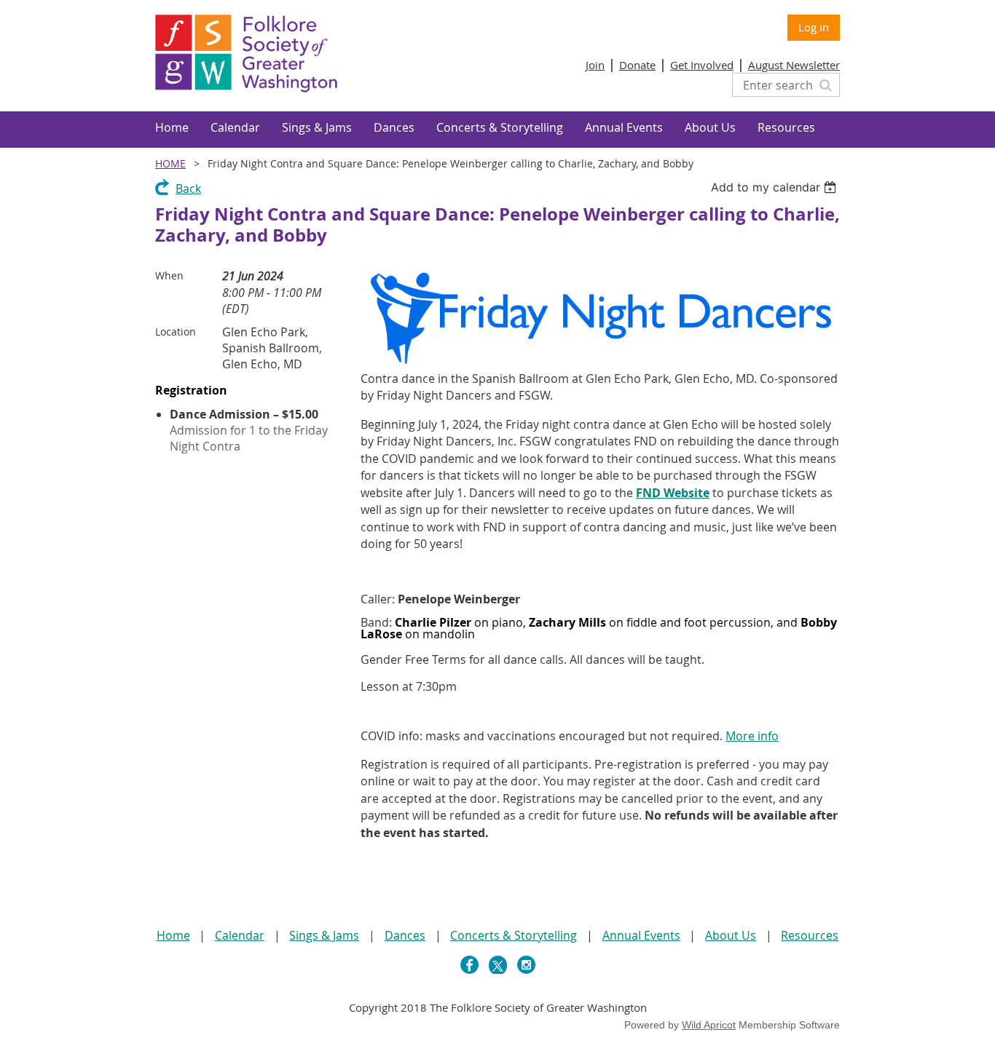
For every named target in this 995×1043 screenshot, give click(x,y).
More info (752, 736)
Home (170, 163)
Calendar (239, 935)
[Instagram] (526, 965)
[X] (498, 965)
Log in (813, 27)
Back (188, 189)
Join (595, 64)
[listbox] (775, 187)
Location (175, 331)
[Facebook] (469, 965)
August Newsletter (794, 64)
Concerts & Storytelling (513, 935)
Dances (405, 935)
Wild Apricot (709, 1025)
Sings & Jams (324, 935)
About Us (730, 935)
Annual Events (641, 935)
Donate (637, 64)
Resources (809, 935)
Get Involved (702, 64)
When (169, 275)
